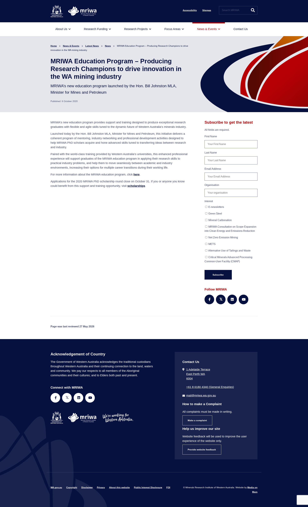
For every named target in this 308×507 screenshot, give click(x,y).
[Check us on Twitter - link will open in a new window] (67, 398)
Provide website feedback (202, 449)
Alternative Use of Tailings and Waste (229, 250)
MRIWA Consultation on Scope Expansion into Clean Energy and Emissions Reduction (230, 228)
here (136, 174)
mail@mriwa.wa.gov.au (201, 395)
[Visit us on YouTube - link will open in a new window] (90, 398)
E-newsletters (216, 207)
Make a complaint (197, 420)
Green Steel (215, 213)
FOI (168, 487)
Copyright (71, 487)
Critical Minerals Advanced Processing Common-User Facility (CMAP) (228, 259)
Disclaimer (87, 487)
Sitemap (206, 10)
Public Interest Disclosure (148, 487)
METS (212, 244)
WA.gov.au (56, 487)
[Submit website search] (252, 10)
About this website (119, 487)
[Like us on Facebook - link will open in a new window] (55, 398)
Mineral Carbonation (220, 220)
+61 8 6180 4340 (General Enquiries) (210, 387)
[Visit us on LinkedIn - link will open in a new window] (78, 398)
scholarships (136, 185)
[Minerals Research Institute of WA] (74, 11)
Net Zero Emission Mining (223, 237)
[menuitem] (63, 29)
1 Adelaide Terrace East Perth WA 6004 (198, 374)
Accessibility (190, 10)
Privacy (101, 487)
